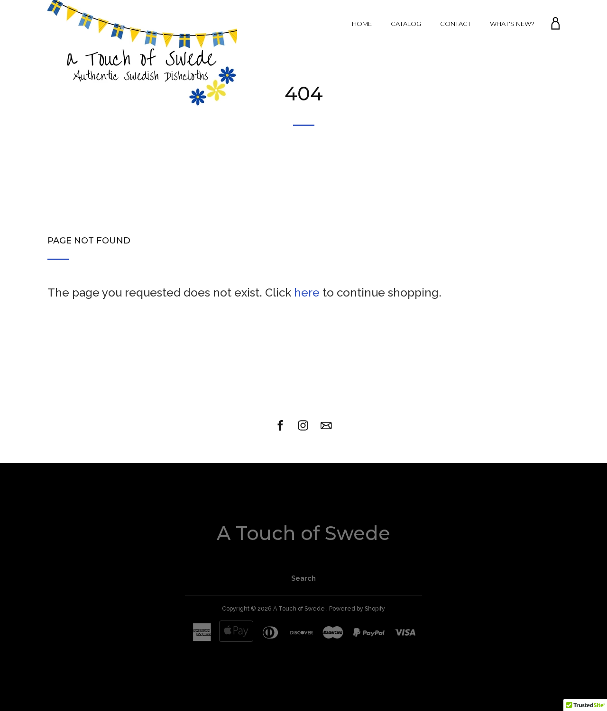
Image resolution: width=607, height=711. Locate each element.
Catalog (406, 23)
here (307, 292)
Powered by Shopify (357, 608)
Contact (455, 23)
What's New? (512, 23)
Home (362, 23)
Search (303, 578)
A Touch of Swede (303, 533)
